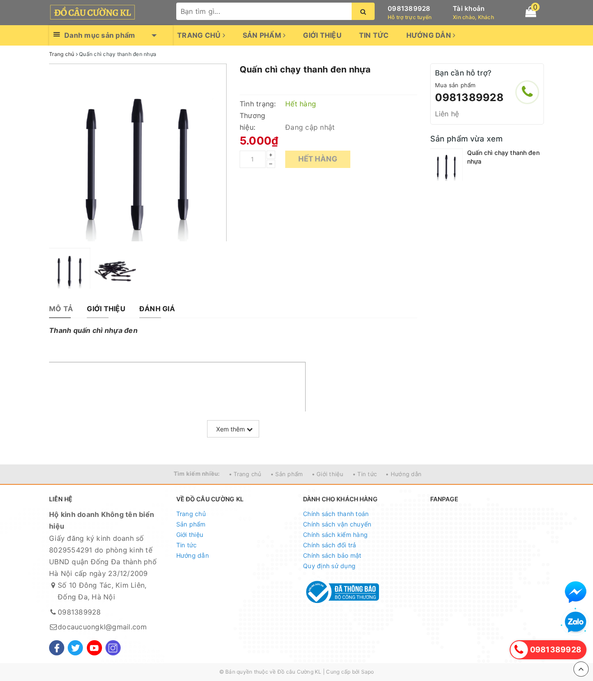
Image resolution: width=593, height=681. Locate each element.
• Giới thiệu (328, 473)
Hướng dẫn (429, 35)
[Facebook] (56, 647)
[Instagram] (113, 647)
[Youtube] (94, 647)
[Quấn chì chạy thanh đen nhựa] (446, 164)
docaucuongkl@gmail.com (102, 626)
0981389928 (409, 8)
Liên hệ (447, 113)
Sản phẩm (263, 35)
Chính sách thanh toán (336, 513)
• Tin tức (365, 473)
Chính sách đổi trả (329, 545)
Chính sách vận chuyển (337, 524)
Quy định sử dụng (329, 565)
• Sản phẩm (286, 473)
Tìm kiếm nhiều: (197, 473)
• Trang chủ (245, 473)
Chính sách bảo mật (332, 555)
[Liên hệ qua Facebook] (575, 592)
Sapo (367, 671)
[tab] (61, 308)
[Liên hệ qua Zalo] (575, 622)
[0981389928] (527, 92)
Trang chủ (200, 35)
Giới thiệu (322, 35)
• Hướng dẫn (403, 473)
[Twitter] (75, 647)
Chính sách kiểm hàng (335, 534)
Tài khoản (468, 8)
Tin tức (374, 35)
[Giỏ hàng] (530, 11)
